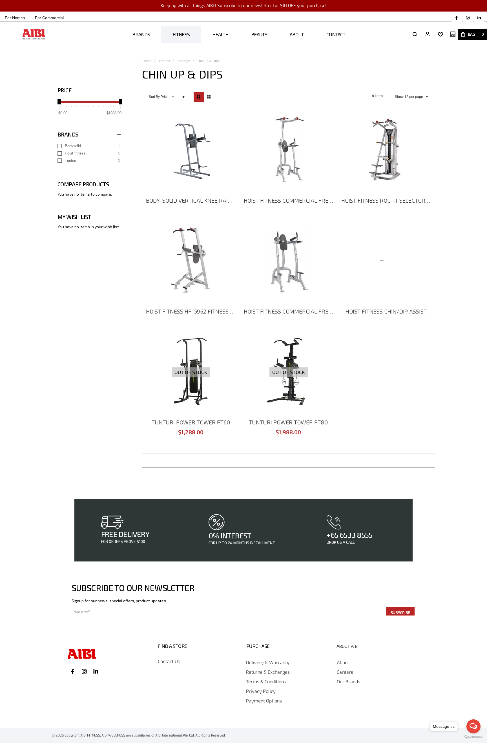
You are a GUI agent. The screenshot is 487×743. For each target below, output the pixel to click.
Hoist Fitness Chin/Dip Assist (386, 311)
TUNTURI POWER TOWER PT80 (288, 422)
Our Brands (348, 682)
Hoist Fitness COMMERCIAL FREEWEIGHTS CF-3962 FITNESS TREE (289, 200)
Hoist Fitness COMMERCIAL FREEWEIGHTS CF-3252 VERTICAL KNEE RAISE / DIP (289, 311)
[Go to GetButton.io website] (473, 737)
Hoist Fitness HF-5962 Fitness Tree (191, 311)
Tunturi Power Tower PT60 (191, 422)
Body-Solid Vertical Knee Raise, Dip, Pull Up (191, 200)
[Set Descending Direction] (183, 97)
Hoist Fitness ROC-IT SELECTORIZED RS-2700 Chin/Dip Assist (387, 200)
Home (147, 61)
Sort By (154, 97)
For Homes (15, 17)
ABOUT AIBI (348, 646)
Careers (345, 672)
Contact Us (169, 661)
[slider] (59, 101)
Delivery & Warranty (267, 663)
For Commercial (49, 17)
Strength (183, 61)
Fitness (164, 61)
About (343, 663)
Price (165, 97)
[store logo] (34, 34)
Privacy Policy (261, 691)
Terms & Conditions (266, 682)
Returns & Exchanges (268, 672)
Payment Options (264, 701)
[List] (209, 97)
